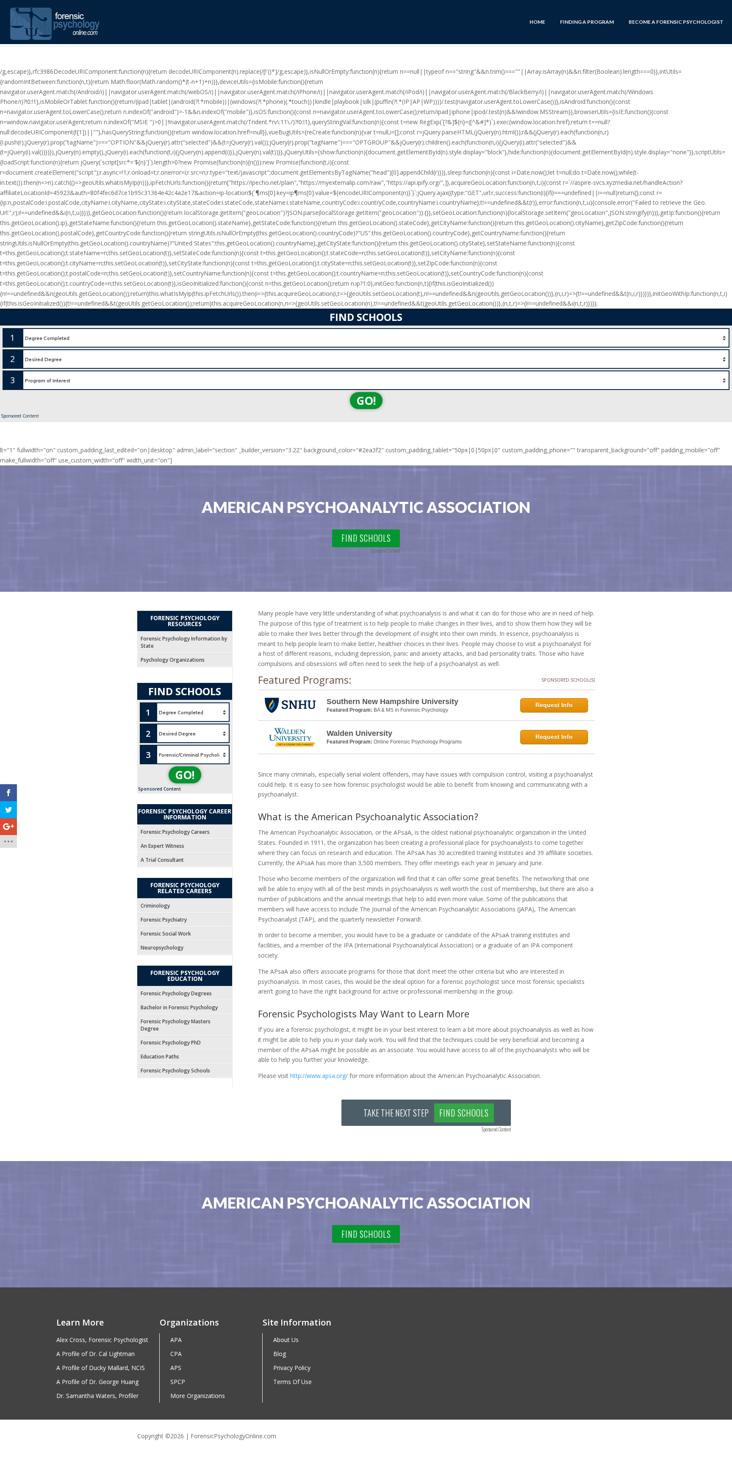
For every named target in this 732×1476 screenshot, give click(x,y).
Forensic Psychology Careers (175, 831)
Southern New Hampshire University (392, 701)
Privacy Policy (292, 1368)
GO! (366, 400)
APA (176, 1340)
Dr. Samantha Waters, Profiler (97, 1396)
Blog (279, 1354)
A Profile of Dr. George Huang (97, 1382)
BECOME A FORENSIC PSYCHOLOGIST (676, 22)
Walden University (359, 733)
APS (175, 1368)
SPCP (177, 1382)
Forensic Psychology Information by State (184, 642)
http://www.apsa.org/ (319, 1076)
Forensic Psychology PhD (171, 1042)
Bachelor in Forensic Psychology (179, 1007)
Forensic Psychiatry (164, 919)
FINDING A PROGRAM (587, 22)
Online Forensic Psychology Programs (418, 742)
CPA (176, 1354)
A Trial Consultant (162, 859)
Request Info (554, 705)
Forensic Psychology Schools (175, 1070)
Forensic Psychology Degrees (176, 993)
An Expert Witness (162, 845)
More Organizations (197, 1396)
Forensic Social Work (166, 933)
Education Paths (160, 1056)
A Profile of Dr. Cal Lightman (95, 1354)
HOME (537, 22)
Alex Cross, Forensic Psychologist (102, 1340)
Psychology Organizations (173, 659)
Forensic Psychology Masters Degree (176, 1025)
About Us (286, 1340)
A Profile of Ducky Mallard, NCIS (100, 1368)
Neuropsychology (162, 947)
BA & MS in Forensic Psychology (411, 710)
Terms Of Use (292, 1382)
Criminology (155, 905)
